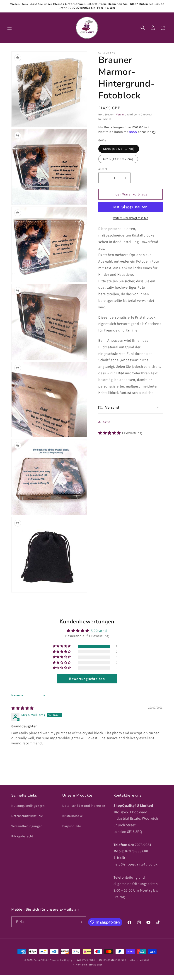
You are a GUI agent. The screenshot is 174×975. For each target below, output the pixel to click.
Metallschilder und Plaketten (83, 806)
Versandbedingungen (27, 826)
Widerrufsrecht (86, 959)
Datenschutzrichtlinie (27, 816)
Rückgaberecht (22, 836)
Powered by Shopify (61, 960)
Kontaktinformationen (89, 964)
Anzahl (102, 169)
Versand (121, 114)
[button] (9, 28)
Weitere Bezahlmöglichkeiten (130, 217)
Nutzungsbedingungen (28, 806)
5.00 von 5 (99, 630)
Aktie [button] (106, 422)
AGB (132, 959)
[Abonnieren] (81, 921)
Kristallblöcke (72, 816)
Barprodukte (71, 826)
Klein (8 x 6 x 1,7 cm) (118, 149)
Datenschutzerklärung (112, 959)
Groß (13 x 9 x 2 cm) (118, 159)
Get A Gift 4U (41, 960)
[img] (22, 708)
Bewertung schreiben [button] (87, 678)
